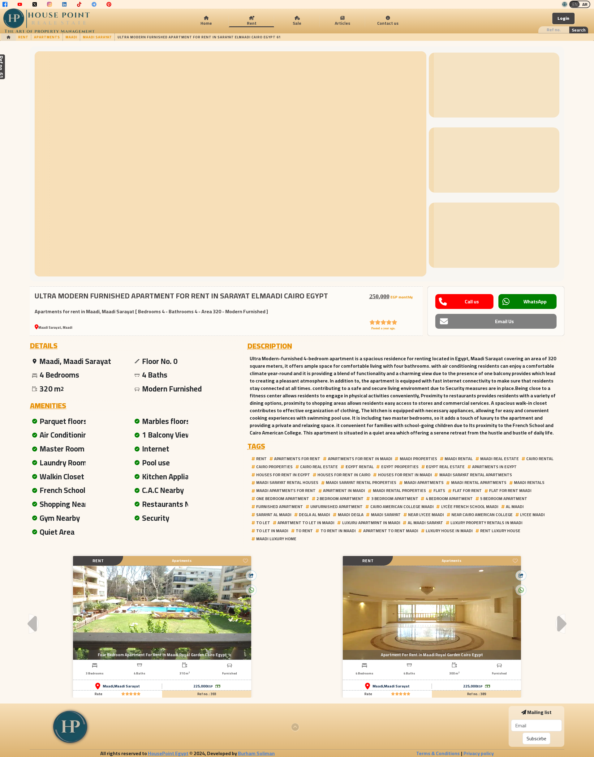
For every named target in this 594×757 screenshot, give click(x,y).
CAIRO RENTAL (539, 458)
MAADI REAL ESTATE (499, 458)
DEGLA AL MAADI (314, 514)
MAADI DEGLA (351, 514)
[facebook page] (4, 4)
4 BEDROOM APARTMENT (449, 498)
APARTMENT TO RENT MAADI (390, 530)
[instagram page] (49, 4)
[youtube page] (19, 4)
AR (585, 4)
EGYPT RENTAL (360, 466)
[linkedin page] (64, 4)
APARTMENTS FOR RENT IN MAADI (360, 458)
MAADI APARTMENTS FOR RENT (286, 490)
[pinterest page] (108, 4)
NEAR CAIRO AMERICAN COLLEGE (482, 514)
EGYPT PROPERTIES (400, 466)
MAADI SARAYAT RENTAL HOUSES (287, 482)
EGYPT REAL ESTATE (445, 466)
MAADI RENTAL (459, 458)
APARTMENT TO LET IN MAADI (306, 522)
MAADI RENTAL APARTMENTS (478, 482)
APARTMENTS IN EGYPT (494, 466)
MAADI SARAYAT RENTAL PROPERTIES (361, 482)
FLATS (439, 490)
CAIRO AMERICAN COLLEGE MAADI (402, 506)
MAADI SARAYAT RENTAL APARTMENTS (475, 474)
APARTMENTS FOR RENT (297, 458)
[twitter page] (34, 4)
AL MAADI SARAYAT (425, 522)
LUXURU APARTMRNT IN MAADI (371, 522)
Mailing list (539, 712)
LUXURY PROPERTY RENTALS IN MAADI (486, 522)
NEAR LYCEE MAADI (426, 514)
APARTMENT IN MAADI (344, 490)
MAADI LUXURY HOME (276, 538)
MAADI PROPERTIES (418, 458)
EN (575, 4)
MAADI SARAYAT (386, 514)
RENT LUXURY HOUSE (500, 530)
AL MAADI (515, 506)
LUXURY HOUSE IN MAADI (449, 530)
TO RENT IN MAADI (338, 530)
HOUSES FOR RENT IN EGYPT (283, 474)
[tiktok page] (79, 4)
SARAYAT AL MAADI (273, 514)
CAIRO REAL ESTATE (319, 466)
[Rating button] (130, 694)
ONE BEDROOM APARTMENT (282, 498)
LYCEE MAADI (532, 514)
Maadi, (108, 686)
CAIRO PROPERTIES (274, 466)
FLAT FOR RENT (467, 490)
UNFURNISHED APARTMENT (336, 506)
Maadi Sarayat (127, 686)
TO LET (263, 522)
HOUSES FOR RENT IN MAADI (405, 474)
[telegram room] (94, 4)
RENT (261, 458)
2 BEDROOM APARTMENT (340, 498)
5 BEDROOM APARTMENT (503, 498)
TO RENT (304, 530)
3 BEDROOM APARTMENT (394, 498)
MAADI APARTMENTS (424, 482)
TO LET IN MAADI (272, 530)
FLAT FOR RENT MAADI (510, 490)
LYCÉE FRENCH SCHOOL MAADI (469, 506)
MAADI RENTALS (529, 482)
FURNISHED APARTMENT (279, 506)
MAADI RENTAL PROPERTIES (399, 490)
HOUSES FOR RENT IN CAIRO (343, 474)
